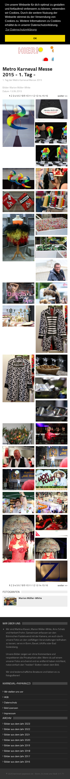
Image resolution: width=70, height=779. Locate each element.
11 (30, 96)
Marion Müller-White (30, 598)
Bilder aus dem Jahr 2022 (17, 729)
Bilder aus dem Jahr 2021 (17, 734)
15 (43, 96)
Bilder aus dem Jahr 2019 (17, 745)
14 (40, 96)
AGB (6, 697)
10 (27, 96)
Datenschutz (10, 702)
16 (46, 96)
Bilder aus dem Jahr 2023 (17, 723)
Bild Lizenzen (11, 708)
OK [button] (35, 38)
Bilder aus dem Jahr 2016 (17, 761)
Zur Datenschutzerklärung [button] (21, 29)
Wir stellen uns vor (13, 691)
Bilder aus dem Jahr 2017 (17, 756)
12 (33, 96)
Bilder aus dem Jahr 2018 (17, 751)
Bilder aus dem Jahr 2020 (17, 740)
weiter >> (62, 96)
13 (37, 96)
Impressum (10, 713)
